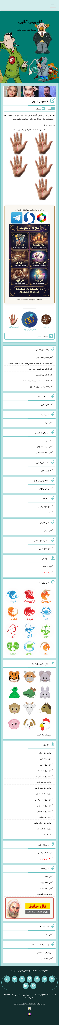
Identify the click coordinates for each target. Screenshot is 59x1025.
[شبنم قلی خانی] (12, 92)
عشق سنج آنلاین (45, 548)
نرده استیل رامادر (45, 853)
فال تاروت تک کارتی (44, 776)
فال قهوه (48, 441)
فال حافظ (48, 876)
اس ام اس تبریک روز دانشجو (41, 386)
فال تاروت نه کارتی (44, 805)
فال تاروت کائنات (45, 770)
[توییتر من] (14, 979)
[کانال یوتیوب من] (33, 986)
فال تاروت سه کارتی (44, 782)
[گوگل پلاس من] (7, 979)
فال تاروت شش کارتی (43, 799)
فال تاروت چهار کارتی (43, 788)
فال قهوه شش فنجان (44, 452)
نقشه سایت (18, 1004)
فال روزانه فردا (46, 958)
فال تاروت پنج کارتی (44, 794)
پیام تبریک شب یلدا (44, 894)
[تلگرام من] (44, 979)
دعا (50, 512)
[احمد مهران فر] (47, 92)
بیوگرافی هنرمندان (44, 952)
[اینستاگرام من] (29, 979)
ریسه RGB (47, 566)
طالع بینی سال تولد (44, 735)
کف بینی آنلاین (30, 21)
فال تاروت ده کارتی (44, 811)
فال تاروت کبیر (46, 759)
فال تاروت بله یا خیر (44, 829)
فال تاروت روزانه (45, 753)
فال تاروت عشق (45, 817)
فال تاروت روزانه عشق (43, 823)
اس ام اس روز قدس (44, 375)
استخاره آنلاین (46, 404)
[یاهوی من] (52, 979)
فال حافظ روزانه (46, 882)
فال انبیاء (48, 423)
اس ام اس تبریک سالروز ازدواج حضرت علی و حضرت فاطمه (29, 363)
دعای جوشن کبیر (45, 506)
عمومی (39, 336)
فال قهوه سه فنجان (44, 446)
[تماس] (22, 979)
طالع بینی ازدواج (45, 488)
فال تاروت (48, 835)
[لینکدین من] (26, 986)
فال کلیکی (48, 530)
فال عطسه (48, 934)
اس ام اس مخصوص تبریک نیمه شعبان (37, 381)
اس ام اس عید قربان (44, 357)
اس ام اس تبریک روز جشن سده (40, 369)
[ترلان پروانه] (30, 92)
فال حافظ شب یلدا (45, 888)
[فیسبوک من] (37, 979)
